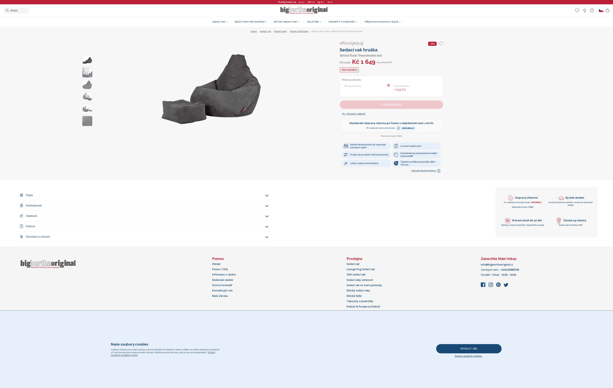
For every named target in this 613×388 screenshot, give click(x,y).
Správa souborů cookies (468, 356)
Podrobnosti (34, 205)
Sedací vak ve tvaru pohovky (364, 285)
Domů (254, 31)
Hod (313, 2)
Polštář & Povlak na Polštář (363, 306)
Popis (29, 195)
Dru (332, 2)
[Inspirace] (584, 10)
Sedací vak (353, 264)
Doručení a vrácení (38, 236)
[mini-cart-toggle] (608, 10)
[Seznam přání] (577, 10)
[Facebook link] (483, 286)
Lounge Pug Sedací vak (361, 269)
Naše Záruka (220, 296)
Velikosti (31, 215)
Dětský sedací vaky (358, 290)
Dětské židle (354, 296)
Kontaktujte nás (222, 290)
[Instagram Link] (491, 286)
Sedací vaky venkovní (360, 280)
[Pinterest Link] (498, 286)
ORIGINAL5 (408, 129)
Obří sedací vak (356, 274)
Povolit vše (469, 348)
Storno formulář (222, 285)
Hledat (216, 264)
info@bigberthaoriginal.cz (497, 264)
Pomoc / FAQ (220, 269)
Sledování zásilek (222, 280)
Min (322, 2)
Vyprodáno (391, 104)
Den (303, 2)
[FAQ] (592, 10)
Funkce (30, 226)
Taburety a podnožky (360, 301)
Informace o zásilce (224, 274)
